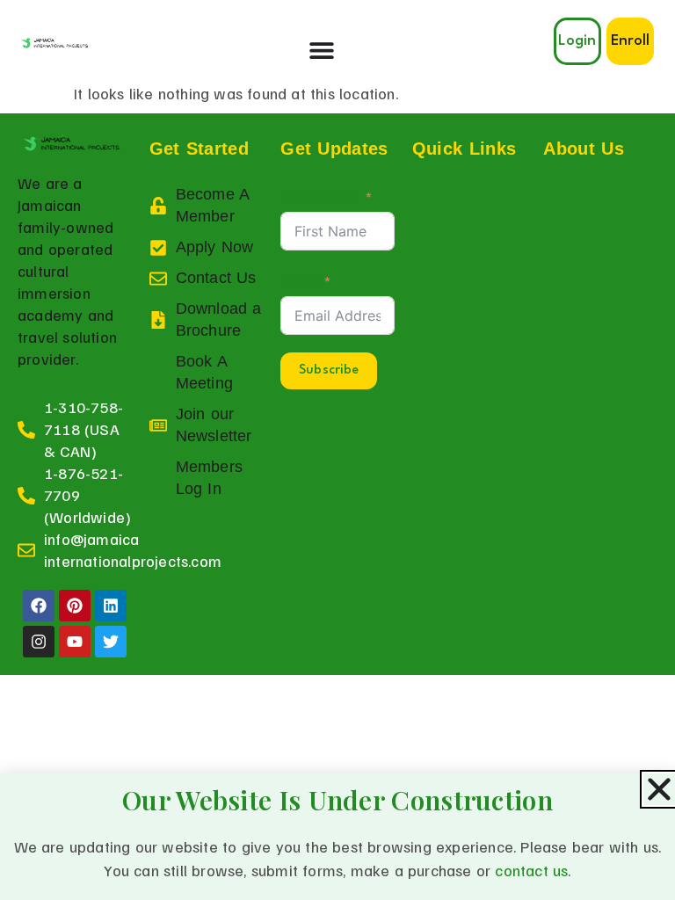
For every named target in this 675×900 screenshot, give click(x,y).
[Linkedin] (111, 605)
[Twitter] (111, 641)
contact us (531, 870)
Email (298, 280)
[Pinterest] (75, 605)
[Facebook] (38, 605)
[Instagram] (38, 641)
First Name (319, 196)
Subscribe (329, 370)
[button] (630, 41)
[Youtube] (75, 641)
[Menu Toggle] (321, 50)
